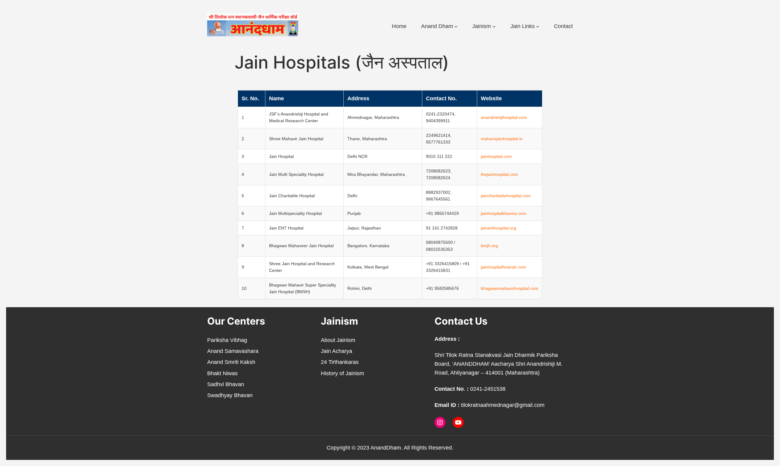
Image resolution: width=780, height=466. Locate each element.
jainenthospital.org (498, 228)
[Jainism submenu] (494, 26)
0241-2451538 (487, 389)
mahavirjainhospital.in (502, 138)
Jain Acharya (336, 351)
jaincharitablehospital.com (506, 195)
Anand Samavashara (232, 351)
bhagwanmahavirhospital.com (509, 288)
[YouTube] (458, 422)
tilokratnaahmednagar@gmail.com (502, 405)
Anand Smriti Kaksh (231, 362)
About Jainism (338, 340)
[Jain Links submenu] (537, 26)
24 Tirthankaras (340, 362)
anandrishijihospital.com (504, 117)
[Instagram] (439, 422)
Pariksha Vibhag (227, 340)
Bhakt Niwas (222, 373)
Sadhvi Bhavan (225, 384)
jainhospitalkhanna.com (503, 213)
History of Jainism (342, 373)
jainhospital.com (496, 156)
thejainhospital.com (499, 174)
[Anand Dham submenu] (456, 26)
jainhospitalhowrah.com (503, 267)
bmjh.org (489, 245)
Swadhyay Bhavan (230, 395)
